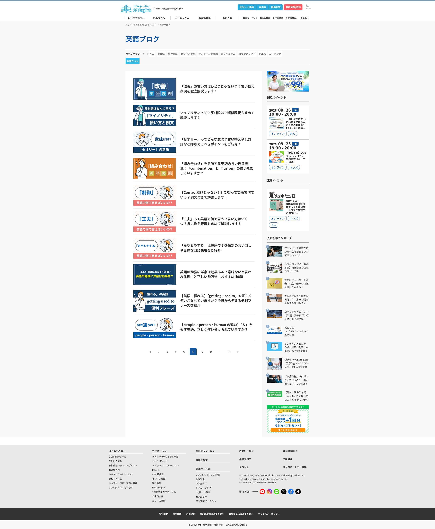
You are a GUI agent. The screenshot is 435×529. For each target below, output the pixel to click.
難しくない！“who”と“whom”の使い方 (296, 331)
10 (229, 351)
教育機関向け (292, 18)
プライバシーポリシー (269, 513)
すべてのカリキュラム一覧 (165, 456)
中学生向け (201, 483)
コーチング (275, 53)
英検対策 (276, 7)
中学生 (262, 7)
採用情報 (177, 513)
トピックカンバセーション (165, 465)
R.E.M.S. (156, 469)
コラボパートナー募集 (295, 467)
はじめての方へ (117, 451)
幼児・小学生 (247, 7)
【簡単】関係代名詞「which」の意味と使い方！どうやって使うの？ (296, 396)
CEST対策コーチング (206, 501)
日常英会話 (157, 496)
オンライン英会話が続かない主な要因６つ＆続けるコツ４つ (296, 251)
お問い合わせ (246, 451)
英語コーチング (250, 18)
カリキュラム (228, 53)
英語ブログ (143, 39)
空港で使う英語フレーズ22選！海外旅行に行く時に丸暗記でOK (296, 315)
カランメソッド (247, 53)
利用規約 (190, 513)
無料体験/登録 (293, 7)
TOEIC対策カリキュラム (164, 492)
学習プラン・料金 (205, 451)
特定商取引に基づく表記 (212, 513)
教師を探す (202, 460)
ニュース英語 (158, 500)
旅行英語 (173, 53)
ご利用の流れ (115, 461)
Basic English (158, 487)
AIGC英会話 (158, 474)
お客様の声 (114, 469)
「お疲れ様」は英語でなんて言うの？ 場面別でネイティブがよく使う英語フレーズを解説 (296, 380)
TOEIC (262, 53)
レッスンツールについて (121, 474)
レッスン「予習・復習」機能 (123, 483)
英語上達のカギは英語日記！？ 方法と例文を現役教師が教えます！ (296, 299)
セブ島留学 (278, 18)
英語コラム (132, 61)
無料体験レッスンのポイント (123, 465)
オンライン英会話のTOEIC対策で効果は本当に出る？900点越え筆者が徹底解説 (296, 347)
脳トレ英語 (265, 18)
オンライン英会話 (208, 53)
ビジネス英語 (188, 53)
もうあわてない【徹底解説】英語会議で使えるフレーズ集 (296, 267)
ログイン (307, 8)
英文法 (161, 53)
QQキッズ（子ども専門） (208, 474)
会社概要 (163, 513)
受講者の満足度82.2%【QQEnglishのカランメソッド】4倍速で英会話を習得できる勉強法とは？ (296, 363)
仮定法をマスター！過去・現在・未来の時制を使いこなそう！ (296, 283)
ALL (152, 53)
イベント (244, 467)
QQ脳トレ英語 (203, 492)
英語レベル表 (115, 478)
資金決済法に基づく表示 (241, 513)
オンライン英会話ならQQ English (141, 24)
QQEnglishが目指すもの (121, 487)
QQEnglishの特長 (117, 456)
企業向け (305, 18)
